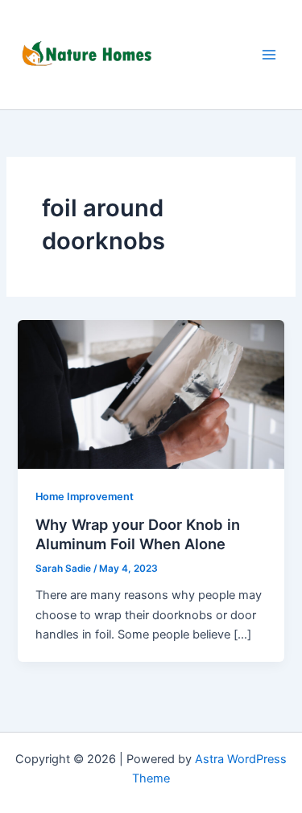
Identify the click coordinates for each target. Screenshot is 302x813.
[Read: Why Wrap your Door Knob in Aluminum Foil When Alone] (150, 394)
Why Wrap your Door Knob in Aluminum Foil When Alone (137, 533)
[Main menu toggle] (269, 55)
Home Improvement (84, 497)
